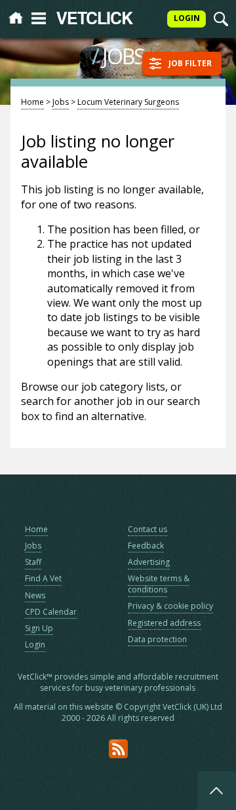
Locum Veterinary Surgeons (128, 101)
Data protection (157, 639)
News (35, 595)
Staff (33, 562)
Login (35, 644)
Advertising (149, 562)
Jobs (60, 101)
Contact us (147, 529)
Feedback (146, 545)
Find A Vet (43, 578)
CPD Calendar (51, 611)
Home (32, 101)
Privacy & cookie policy (170, 605)
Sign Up (39, 628)
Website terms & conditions (158, 584)
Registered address (164, 622)
